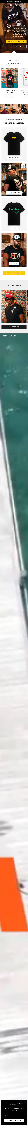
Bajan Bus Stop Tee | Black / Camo (9, 91)
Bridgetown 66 (14, 192)
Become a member (14, 1120)
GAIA (14, 228)
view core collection (14, 273)
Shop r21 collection (16, 41)
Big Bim (14, 263)
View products (14, 327)
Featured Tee (19, 46)
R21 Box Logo (14, 157)
